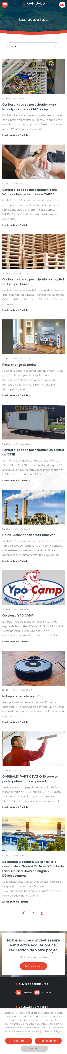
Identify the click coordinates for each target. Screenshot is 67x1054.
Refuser (34, 1048)
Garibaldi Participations (33, 4)
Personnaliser (48, 1041)
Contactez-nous (34, 966)
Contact (62, 5)
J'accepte (18, 1041)
